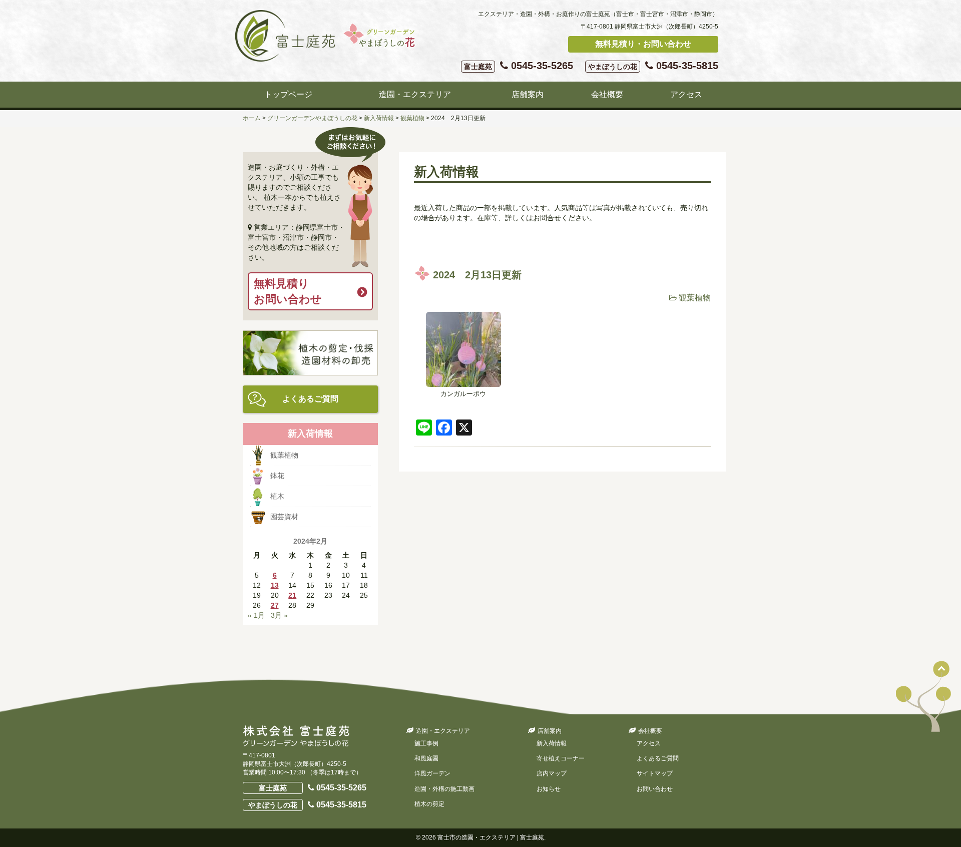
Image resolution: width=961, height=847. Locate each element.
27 (275, 605)
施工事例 (426, 743)
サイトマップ (655, 773)
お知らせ (549, 788)
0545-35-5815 (653, 65)
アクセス (686, 94)
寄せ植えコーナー (561, 758)
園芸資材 (284, 517)
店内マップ (552, 773)
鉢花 (277, 476)
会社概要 (607, 94)
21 (292, 595)
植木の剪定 (429, 803)
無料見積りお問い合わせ (288, 291)
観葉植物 (695, 297)
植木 (277, 496)
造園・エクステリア (415, 94)
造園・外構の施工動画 (444, 788)
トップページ (288, 94)
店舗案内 (528, 94)
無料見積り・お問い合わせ (643, 44)
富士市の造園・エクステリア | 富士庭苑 (490, 837)
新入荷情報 (552, 743)
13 (275, 585)
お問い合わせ (655, 788)
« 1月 (256, 615)
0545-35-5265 (518, 65)
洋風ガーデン (432, 773)
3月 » (279, 615)
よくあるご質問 (310, 398)
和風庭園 (426, 758)
